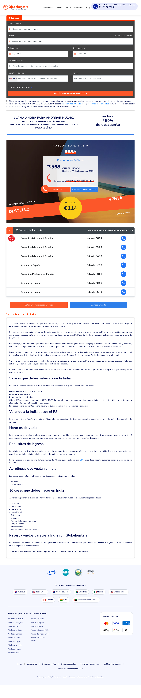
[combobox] (12, 78)
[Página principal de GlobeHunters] (15, 7)
